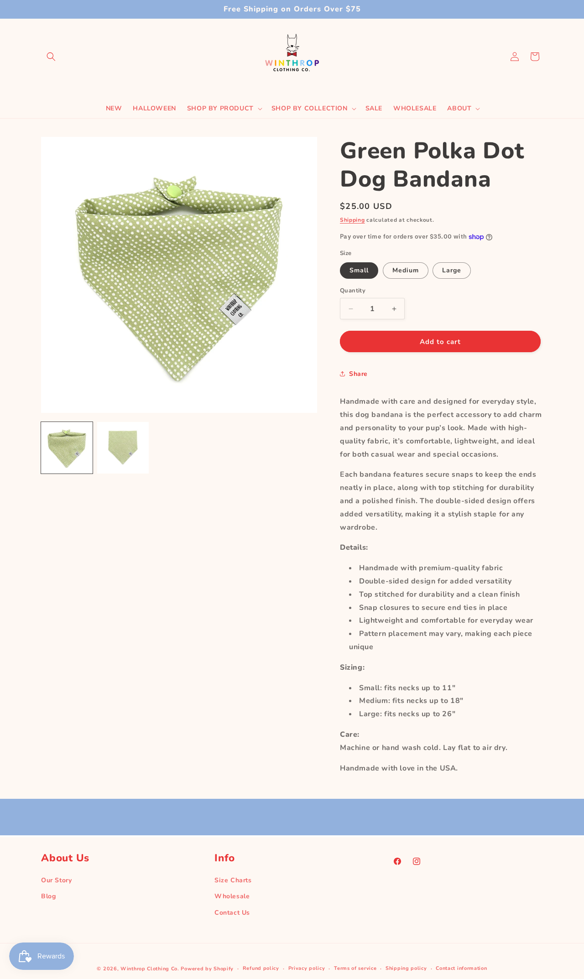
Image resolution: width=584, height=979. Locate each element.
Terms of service (355, 968)
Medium (405, 270)
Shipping (352, 220)
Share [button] (358, 374)
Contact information (461, 968)
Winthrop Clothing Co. (149, 968)
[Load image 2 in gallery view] (123, 448)
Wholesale (232, 896)
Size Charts (233, 880)
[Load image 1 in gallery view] (67, 448)
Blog (48, 896)
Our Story (56, 880)
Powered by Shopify (207, 968)
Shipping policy (406, 968)
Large (451, 270)
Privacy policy (306, 968)
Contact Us (232, 912)
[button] (51, 57)
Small (359, 270)
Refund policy (261, 968)
